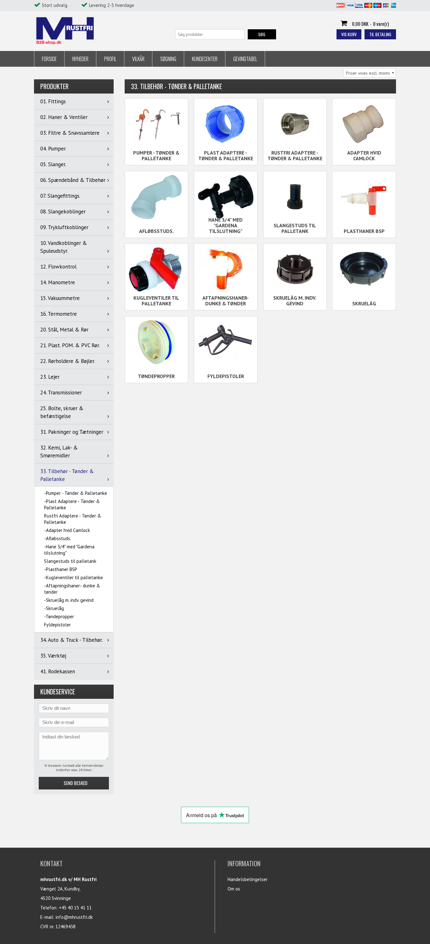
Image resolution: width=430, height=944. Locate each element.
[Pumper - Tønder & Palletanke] (156, 124)
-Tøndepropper (59, 616)
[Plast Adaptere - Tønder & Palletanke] (225, 123)
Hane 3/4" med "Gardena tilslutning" (225, 225)
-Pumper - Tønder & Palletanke (75, 493)
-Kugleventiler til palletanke (73, 577)
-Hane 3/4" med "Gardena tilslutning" (69, 550)
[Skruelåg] (364, 269)
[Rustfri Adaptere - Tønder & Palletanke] (295, 123)
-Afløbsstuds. (57, 538)
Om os (234, 889)
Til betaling (380, 34)
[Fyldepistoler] (225, 342)
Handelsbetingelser (248, 879)
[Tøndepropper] (156, 342)
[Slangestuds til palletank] (295, 196)
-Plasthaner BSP (60, 569)
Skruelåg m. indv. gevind (294, 300)
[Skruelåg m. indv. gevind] (295, 268)
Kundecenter (205, 59)
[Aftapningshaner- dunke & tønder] (225, 268)
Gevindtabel (245, 59)
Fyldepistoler (57, 625)
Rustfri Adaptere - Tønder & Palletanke (72, 519)
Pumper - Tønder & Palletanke (156, 155)
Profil (110, 59)
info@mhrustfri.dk (74, 917)
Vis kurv (349, 34)
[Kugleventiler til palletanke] (156, 269)
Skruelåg (364, 303)
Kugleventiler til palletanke (156, 300)
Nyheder (80, 59)
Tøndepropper (156, 376)
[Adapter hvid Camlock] (364, 124)
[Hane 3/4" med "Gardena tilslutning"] (225, 196)
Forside (49, 59)
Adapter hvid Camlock (364, 155)
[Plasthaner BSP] (364, 197)
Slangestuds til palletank (70, 561)
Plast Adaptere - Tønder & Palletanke (225, 155)
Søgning (168, 59)
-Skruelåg (54, 608)
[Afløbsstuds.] (156, 197)
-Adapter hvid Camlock (67, 530)
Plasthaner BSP (364, 231)
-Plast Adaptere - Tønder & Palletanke (72, 504)
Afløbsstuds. (156, 231)
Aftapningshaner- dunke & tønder (225, 300)
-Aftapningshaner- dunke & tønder (72, 589)
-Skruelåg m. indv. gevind (68, 600)
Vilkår (138, 59)
